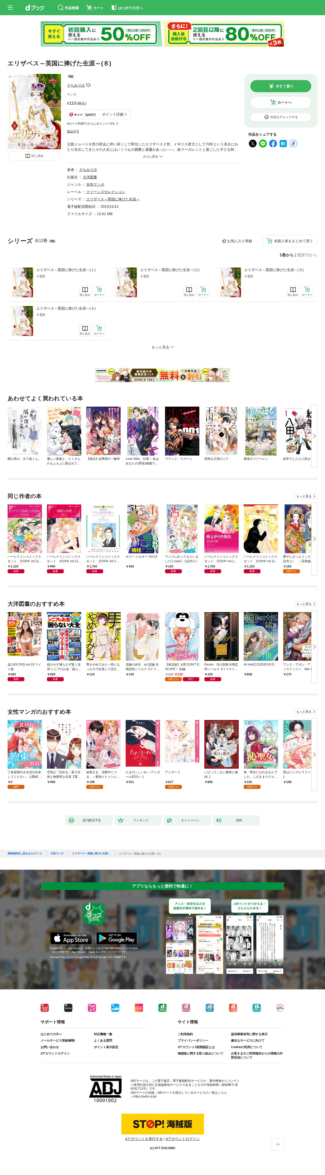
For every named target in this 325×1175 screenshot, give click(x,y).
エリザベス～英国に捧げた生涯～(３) (274, 270)
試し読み (37, 156)
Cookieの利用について (247, 1047)
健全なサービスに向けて (248, 1040)
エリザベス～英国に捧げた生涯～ (113, 199)
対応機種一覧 (103, 1034)
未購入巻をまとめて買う (293, 241)
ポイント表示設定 (106, 1047)
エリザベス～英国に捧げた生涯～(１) (66, 270)
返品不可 (73, 131)
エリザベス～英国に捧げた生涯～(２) (170, 270)
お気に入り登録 (239, 241)
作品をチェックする (284, 117)
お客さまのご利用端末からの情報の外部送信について (257, 1055)
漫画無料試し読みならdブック (25, 853)
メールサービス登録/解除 (58, 1040)
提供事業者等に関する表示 (249, 1034)
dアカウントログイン (55, 1053)
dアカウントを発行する (144, 1139)
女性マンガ (95, 184)
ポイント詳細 (112, 114)
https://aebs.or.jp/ (145, 1096)
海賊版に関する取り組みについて (200, 1053)
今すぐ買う (285, 86)
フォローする (88, 85)
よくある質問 (103, 1040)
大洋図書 (90, 177)
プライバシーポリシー (193, 1040)
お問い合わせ (50, 1047)
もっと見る (304, 496)
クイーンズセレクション (105, 192)
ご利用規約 (185, 1034)
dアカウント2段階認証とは (196, 1047)
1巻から (287, 255)
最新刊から (307, 255)
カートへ (285, 102)
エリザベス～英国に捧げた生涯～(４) (66, 308)
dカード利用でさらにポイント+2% (91, 123)
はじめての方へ (51, 1034)
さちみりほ (76, 85)
